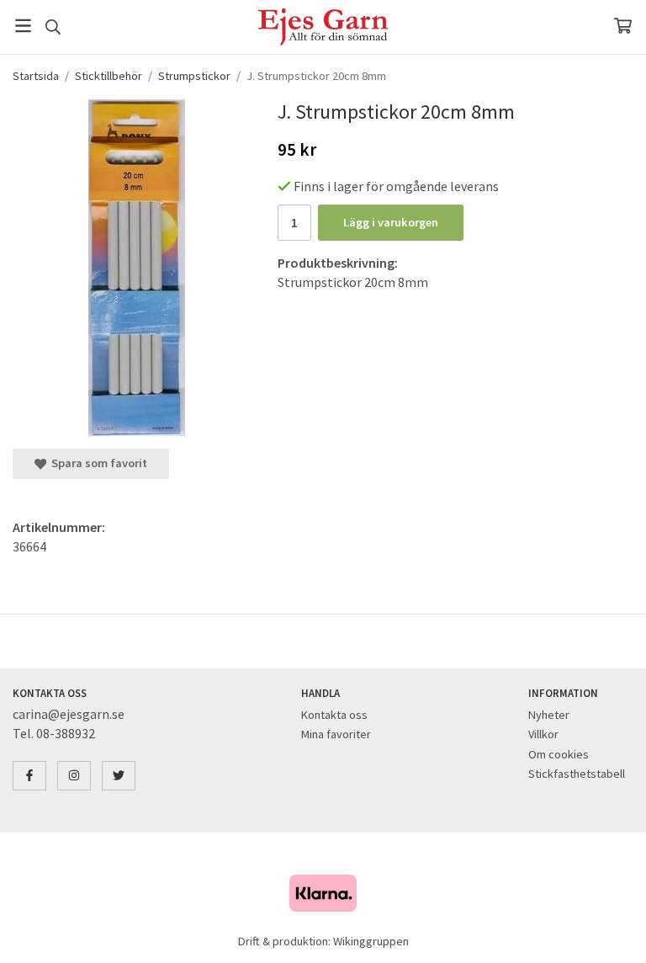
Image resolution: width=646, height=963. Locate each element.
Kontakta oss (334, 714)
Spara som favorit (96, 463)
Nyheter (548, 714)
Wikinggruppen (371, 941)
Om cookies (558, 754)
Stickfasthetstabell (576, 773)
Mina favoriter (336, 734)
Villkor (543, 734)
